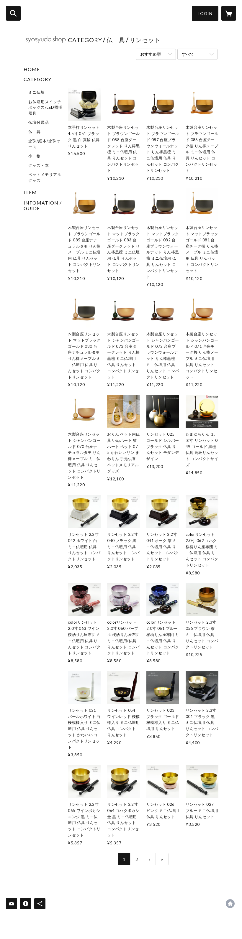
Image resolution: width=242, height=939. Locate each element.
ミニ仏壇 (36, 92)
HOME (32, 69)
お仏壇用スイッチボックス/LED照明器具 (45, 107)
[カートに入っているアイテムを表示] (228, 13)
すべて (188, 54)
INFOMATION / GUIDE (43, 205)
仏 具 (34, 131)
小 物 (34, 156)
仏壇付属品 (38, 122)
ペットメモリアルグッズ (44, 177)
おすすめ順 (150, 54)
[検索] (13, 13)
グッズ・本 (38, 165)
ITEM (30, 192)
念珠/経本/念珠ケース (44, 144)
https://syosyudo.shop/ (230, 903)
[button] (205, 13)
